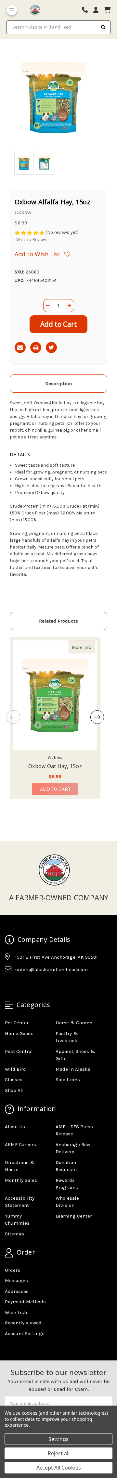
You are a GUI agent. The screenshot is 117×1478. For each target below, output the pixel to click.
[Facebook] (9, 985)
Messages (16, 1280)
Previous (13, 717)
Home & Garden (74, 1023)
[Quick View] (88, 646)
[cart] (107, 10)
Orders (12, 1270)
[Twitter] (51, 347)
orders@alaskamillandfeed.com (51, 969)
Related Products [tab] (58, 621)
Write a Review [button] (31, 239)
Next (97, 717)
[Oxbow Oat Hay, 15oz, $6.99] (55, 695)
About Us (15, 1127)
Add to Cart (55, 789)
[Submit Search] (103, 27)
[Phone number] (87, 10)
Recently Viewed (23, 1323)
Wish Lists (17, 1312)
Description (58, 383)
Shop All (14, 1090)
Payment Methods (25, 1302)
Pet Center (17, 1023)
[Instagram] (22, 985)
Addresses (17, 1291)
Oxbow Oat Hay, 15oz (55, 766)
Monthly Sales (21, 1180)
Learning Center (74, 1216)
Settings (58, 1439)
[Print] (35, 347)
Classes (13, 1079)
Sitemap (14, 1234)
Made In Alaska (73, 1069)
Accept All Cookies (58, 1467)
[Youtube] (34, 985)
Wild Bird (15, 1069)
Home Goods (19, 1033)
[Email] (20, 347)
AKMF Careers (20, 1144)
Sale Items (68, 1079)
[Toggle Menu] (11, 10)
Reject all (59, 1453)
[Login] (98, 10)
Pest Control (19, 1051)
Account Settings (25, 1333)
